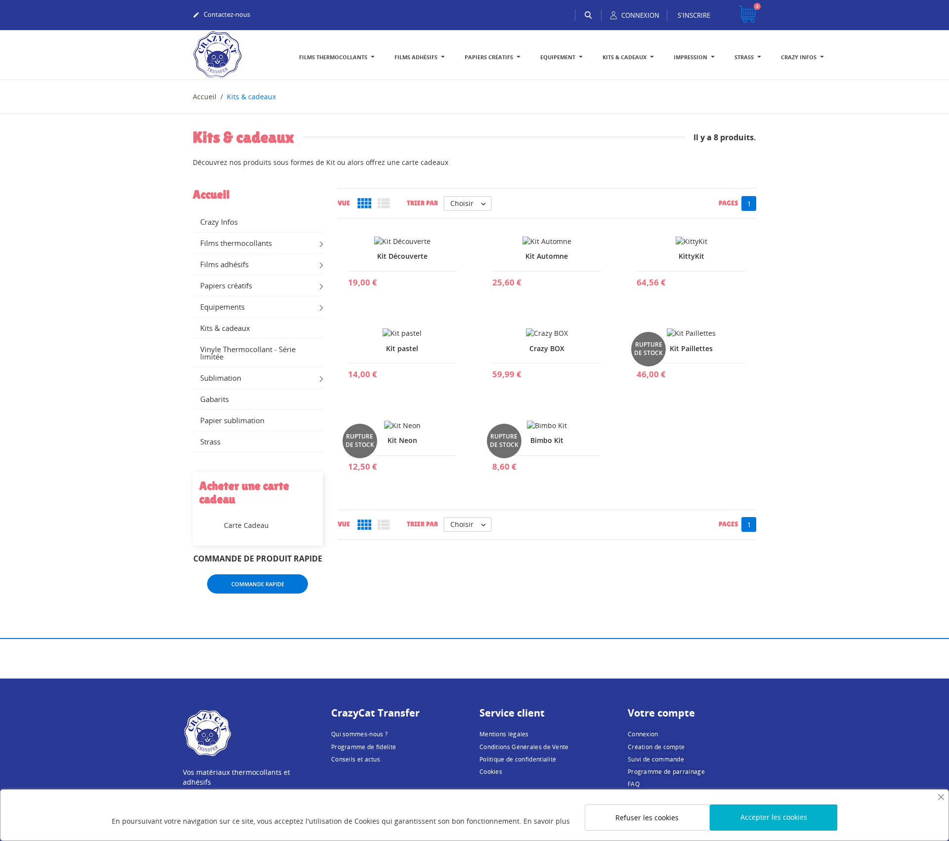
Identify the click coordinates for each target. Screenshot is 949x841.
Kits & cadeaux (225, 328)
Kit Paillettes (691, 348)
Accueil (211, 194)
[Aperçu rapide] (378, 278)
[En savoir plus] (402, 278)
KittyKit (691, 256)
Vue (344, 203)
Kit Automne (546, 256)
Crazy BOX (546, 348)
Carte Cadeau (246, 525)
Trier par (422, 203)
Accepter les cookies (773, 817)
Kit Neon (402, 440)
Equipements (222, 307)
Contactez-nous (221, 14)
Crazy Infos (219, 222)
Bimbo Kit (546, 440)
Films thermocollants (236, 243)
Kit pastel (402, 348)
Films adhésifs (224, 264)
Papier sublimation (232, 420)
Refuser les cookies (647, 817)
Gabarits (214, 399)
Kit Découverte (402, 256)
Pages (728, 203)
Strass (210, 441)
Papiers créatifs (226, 285)
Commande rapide (257, 584)
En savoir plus (546, 821)
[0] (747, 15)
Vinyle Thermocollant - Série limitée (248, 352)
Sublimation (220, 378)
